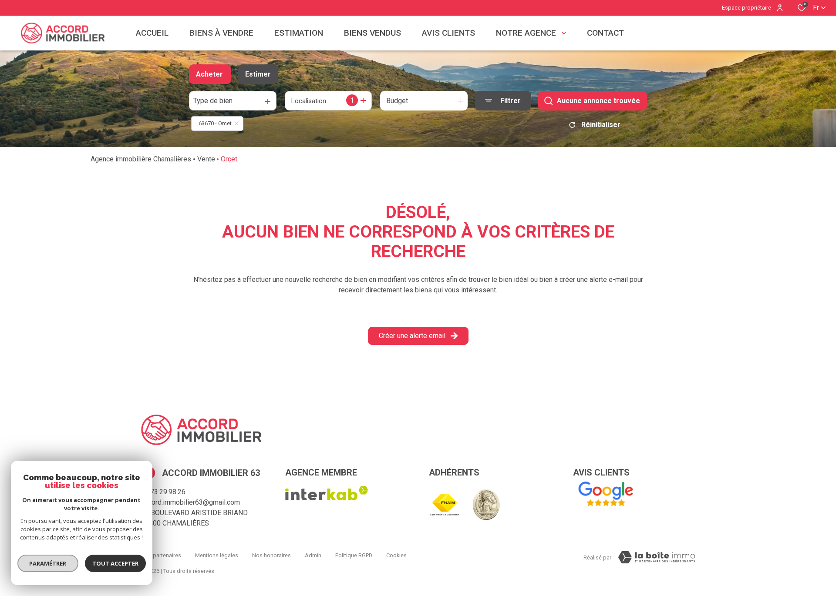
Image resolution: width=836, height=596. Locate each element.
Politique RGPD (353, 555)
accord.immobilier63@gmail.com (190, 502)
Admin (313, 555)
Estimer (258, 74)
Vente (206, 159)
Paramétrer (48, 563)
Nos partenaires (161, 555)
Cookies (396, 555)
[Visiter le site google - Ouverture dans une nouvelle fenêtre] (605, 494)
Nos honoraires (271, 555)
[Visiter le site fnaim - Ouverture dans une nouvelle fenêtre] (444, 504)
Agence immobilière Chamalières (141, 159)
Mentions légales (216, 555)
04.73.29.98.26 (163, 492)
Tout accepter (115, 563)
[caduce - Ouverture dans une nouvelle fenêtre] (486, 504)
